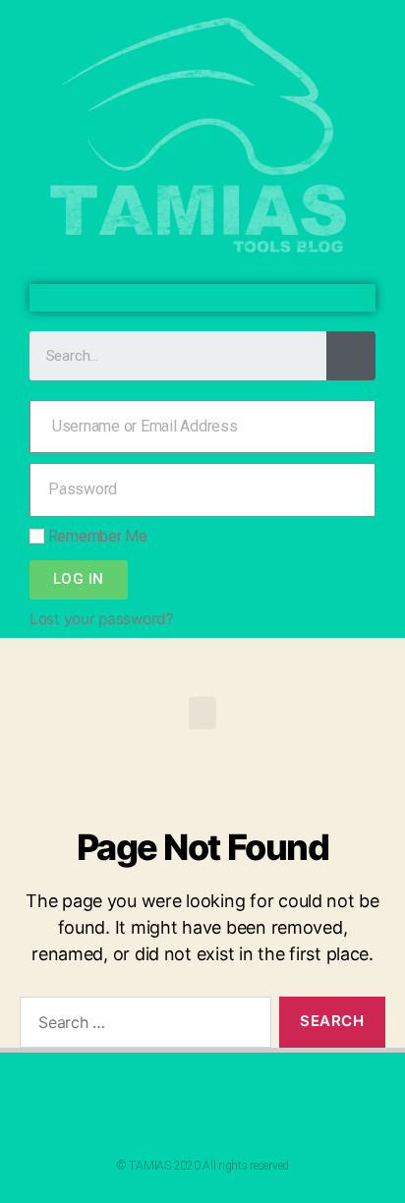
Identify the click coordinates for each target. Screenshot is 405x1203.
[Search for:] (141, 1026)
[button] (202, 713)
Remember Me (95, 536)
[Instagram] (218, 298)
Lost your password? (101, 618)
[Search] (351, 355)
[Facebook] (187, 298)
